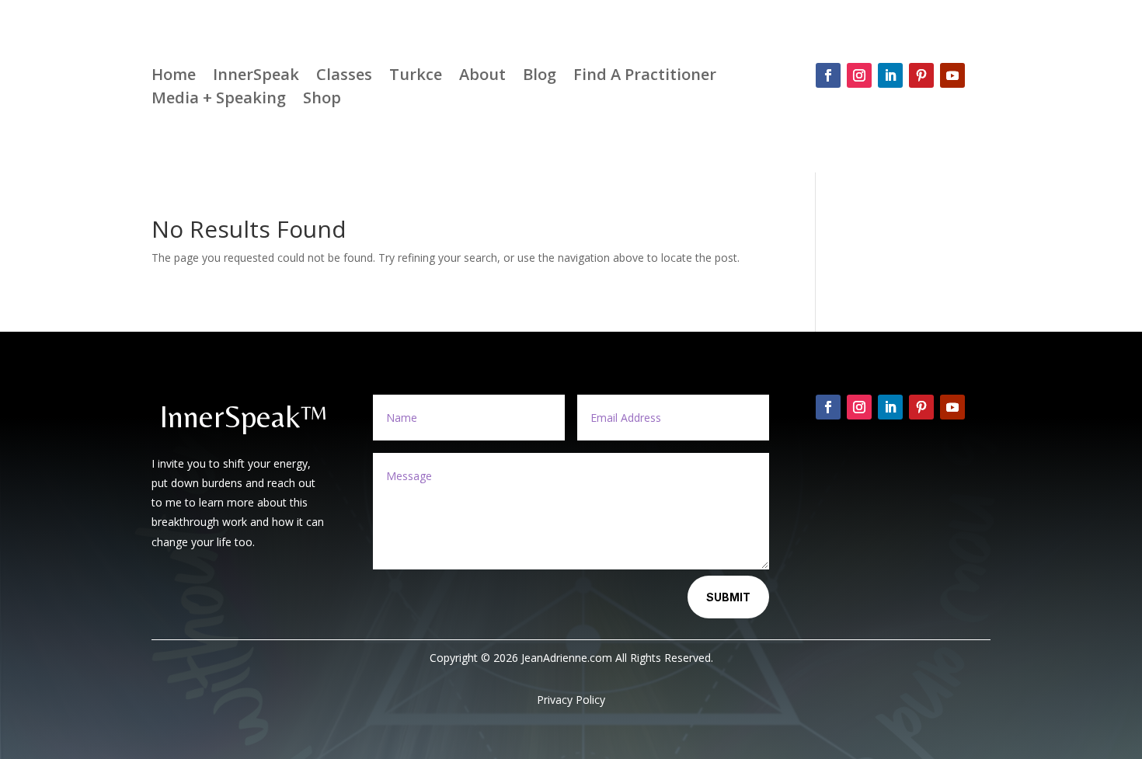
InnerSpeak (256, 77)
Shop (322, 100)
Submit (728, 597)
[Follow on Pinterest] (921, 75)
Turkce (415, 77)
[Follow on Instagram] (859, 75)
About (482, 77)
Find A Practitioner (644, 77)
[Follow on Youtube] (952, 75)
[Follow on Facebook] (828, 75)
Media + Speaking (218, 100)
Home (173, 77)
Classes (344, 77)
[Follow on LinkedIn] (890, 75)
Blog (539, 77)
